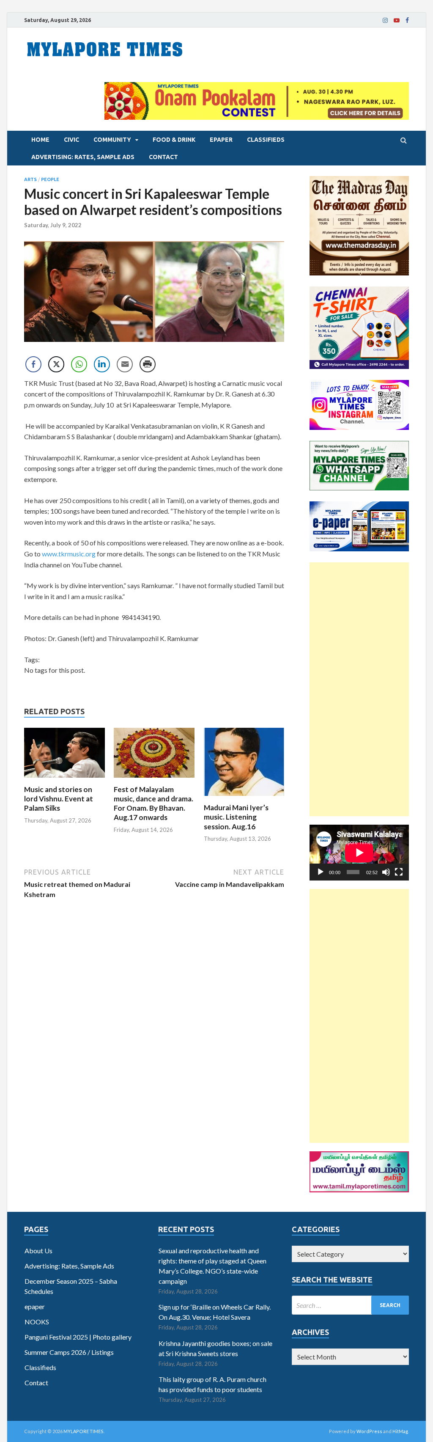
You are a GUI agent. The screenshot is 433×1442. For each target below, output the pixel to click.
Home (40, 139)
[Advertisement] (359, 689)
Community (112, 139)
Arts (30, 179)
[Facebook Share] (33, 364)
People (50, 179)
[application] (359, 853)
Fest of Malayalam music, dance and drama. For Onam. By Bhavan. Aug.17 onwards (153, 803)
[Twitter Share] (56, 364)
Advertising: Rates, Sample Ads (82, 157)
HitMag (400, 1431)
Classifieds (266, 139)
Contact (163, 157)
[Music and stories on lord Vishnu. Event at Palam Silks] (64, 780)
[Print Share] (148, 364)
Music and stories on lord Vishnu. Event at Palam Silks (58, 798)
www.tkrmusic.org (69, 554)
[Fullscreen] (399, 872)
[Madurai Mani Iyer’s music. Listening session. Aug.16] (244, 798)
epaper (221, 139)
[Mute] (386, 872)
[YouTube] (397, 20)
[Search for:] (350, 1305)
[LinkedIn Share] (102, 364)
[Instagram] (385, 20)
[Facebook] (407, 20)
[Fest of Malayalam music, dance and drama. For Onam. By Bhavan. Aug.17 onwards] (154, 780)
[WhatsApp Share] (79, 364)
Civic (71, 139)
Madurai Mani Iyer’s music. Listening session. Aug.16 (236, 817)
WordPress (369, 1431)
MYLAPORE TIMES (83, 1431)
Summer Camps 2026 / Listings (69, 1352)
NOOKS (37, 1322)
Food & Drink (174, 139)
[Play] (320, 872)
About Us (38, 1251)
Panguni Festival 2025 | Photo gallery (78, 1337)
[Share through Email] (125, 364)
